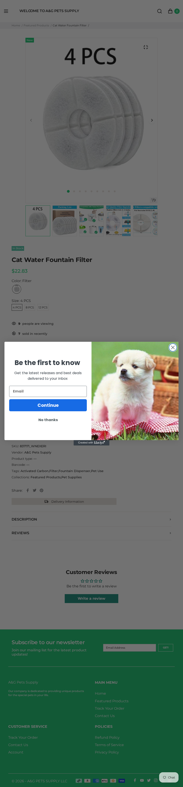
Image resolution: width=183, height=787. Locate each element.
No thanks (48, 419)
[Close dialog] (173, 347)
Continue (48, 405)
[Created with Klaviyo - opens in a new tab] (91, 442)
